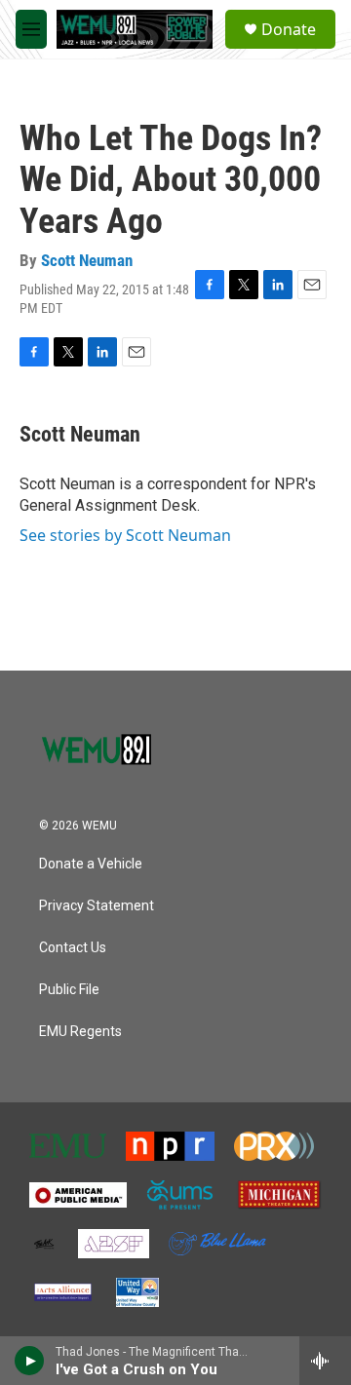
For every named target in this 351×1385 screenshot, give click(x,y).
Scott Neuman (87, 260)
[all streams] (325, 1360)
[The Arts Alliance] (63, 1292)
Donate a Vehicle (90, 864)
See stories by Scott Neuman (125, 535)
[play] (30, 1360)
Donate (288, 29)
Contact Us (72, 948)
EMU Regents (80, 1031)
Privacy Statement (96, 906)
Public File (69, 989)
